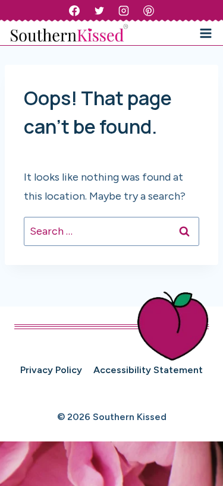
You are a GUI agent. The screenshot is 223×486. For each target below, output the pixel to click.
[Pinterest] (148, 10)
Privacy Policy (51, 369)
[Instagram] (123, 10)
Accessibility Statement (148, 369)
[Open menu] (205, 33)
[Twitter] (99, 10)
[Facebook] (74, 10)
